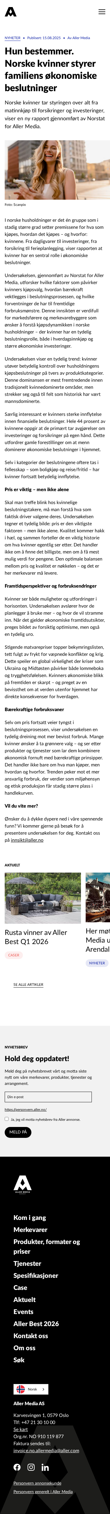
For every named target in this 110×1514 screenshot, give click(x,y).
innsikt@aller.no (27, 840)
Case (20, 1288)
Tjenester (27, 1263)
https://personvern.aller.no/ (26, 1109)
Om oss (24, 1348)
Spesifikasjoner (35, 1276)
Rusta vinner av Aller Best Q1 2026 (36, 937)
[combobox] (30, 1389)
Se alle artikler (28, 984)
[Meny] (100, 11)
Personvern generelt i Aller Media (43, 1492)
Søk (18, 1360)
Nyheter (13, 38)
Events (23, 1312)
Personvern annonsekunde (37, 1483)
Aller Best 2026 (36, 1324)
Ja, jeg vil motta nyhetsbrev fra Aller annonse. (45, 1119)
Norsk (32, 1389)
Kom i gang (29, 1218)
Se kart (20, 1429)
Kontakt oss (30, 1336)
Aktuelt (24, 1300)
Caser (13, 955)
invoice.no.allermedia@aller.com (46, 1450)
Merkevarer (30, 1230)
